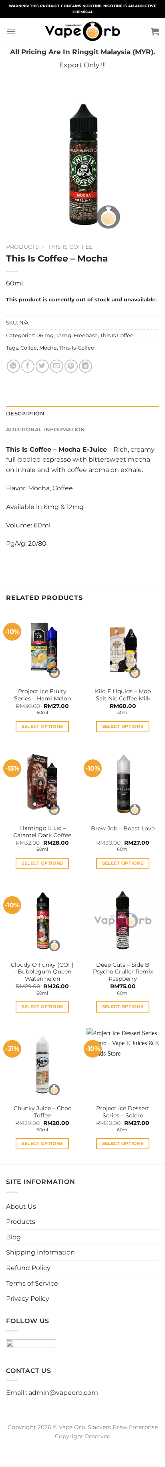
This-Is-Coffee (76, 348)
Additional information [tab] (45, 430)
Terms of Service (32, 1283)
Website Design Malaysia (83, 1445)
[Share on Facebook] (27, 366)
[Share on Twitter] (42, 366)
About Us (21, 1206)
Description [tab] (25, 414)
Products (22, 247)
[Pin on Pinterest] (71, 366)
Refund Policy (28, 1268)
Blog (13, 1237)
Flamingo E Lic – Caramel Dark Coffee (42, 831)
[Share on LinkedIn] (85, 366)
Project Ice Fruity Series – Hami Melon (42, 695)
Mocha (48, 348)
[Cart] (155, 31)
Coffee (28, 348)
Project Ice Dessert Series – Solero (122, 1112)
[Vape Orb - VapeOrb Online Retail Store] (82, 31)
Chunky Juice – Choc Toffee (42, 1112)
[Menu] (11, 31)
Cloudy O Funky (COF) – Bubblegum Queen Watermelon (42, 972)
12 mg (63, 335)
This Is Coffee (70, 247)
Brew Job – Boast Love (123, 828)
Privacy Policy (27, 1298)
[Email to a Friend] (56, 366)
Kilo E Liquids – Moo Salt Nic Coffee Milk (123, 695)
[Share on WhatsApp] (13, 366)
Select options (42, 726)
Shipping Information (40, 1252)
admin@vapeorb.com (63, 1392)
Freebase (86, 335)
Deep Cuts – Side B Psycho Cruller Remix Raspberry (123, 972)
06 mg (45, 335)
